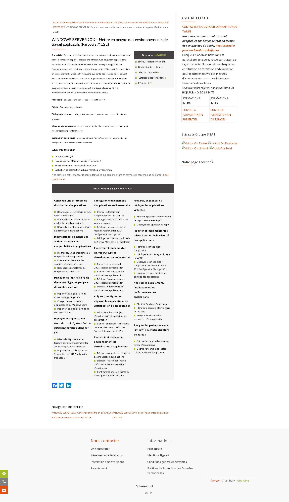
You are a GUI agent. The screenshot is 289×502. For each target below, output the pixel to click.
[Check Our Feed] (220, 148)
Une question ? (100, 449)
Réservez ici (144, 83)
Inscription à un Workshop (107, 462)
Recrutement (99, 468)
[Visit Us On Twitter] (194, 143)
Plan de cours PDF (147, 72)
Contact (243, 17)
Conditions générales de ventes (167, 462)
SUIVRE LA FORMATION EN (193, 114)
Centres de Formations (73, 22)
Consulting (170, 17)
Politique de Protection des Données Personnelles (170, 470)
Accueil (152, 17)
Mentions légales (158, 455)
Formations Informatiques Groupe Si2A (106, 22)
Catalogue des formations (151, 77)
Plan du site (154, 449)
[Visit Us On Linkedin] (195, 148)
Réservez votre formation (107, 455)
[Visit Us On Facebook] (222, 143)
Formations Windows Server (142, 22)
